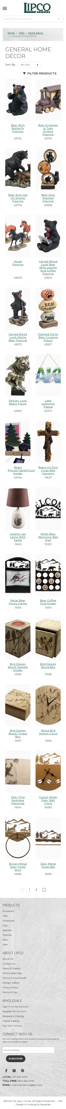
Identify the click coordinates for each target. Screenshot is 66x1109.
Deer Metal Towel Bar (48, 865)
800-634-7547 (26, 1081)
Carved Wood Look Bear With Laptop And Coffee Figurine (48, 267)
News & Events (11, 968)
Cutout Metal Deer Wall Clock (48, 800)
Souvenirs (8, 911)
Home (11, 33)
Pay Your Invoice (12, 1025)
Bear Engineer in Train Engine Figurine (48, 130)
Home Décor (35, 33)
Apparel (7, 930)
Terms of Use (10, 992)
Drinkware (9, 920)
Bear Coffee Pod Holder (48, 602)
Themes (7, 935)
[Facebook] (6, 1071)
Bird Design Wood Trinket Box (17, 733)
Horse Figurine (18, 263)
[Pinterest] (22, 1071)
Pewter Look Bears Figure (18, 402)
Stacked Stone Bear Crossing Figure (48, 337)
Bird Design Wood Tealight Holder (18, 667)
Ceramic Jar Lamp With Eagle (18, 537)
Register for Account (14, 1011)
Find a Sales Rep (12, 973)
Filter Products (41, 73)
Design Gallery (11, 982)
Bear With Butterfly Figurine (18, 128)
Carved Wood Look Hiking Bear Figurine (18, 337)
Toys (5, 925)
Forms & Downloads (14, 978)
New (5, 939)
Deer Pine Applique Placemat (18, 800)
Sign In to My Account (15, 1006)
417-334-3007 (20, 1076)
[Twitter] (14, 1071)
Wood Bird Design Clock (48, 732)
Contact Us (9, 963)
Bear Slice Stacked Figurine (48, 198)
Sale (5, 944)
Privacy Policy (10, 987)
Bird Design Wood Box (48, 666)
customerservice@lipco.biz (27, 1085)
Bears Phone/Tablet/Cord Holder (21, 470)
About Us (8, 958)
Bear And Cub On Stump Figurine (17, 198)
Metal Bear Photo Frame (18, 602)
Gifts (21, 33)
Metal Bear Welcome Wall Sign (48, 537)
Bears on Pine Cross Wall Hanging (48, 470)
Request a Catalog (13, 1016)
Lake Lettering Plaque (48, 403)
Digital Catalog (11, 1021)
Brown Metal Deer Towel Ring (18, 867)
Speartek (45, 1104)
